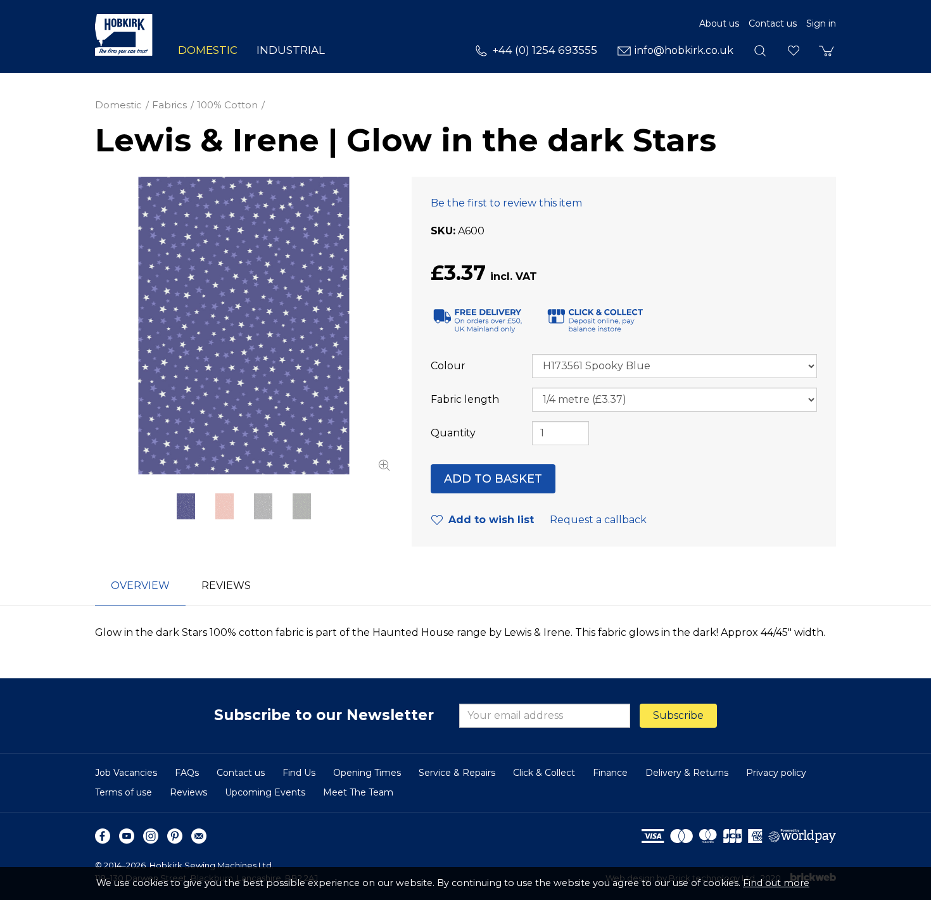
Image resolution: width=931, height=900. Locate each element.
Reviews (188, 792)
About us (719, 23)
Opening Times (367, 772)
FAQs (187, 772)
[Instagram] (151, 836)
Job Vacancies (126, 772)
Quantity (453, 433)
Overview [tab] (140, 586)
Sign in (821, 23)
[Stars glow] (301, 506)
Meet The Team (358, 792)
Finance (610, 772)
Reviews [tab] (226, 586)
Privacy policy (776, 772)
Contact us (773, 23)
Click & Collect (544, 772)
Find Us (298, 772)
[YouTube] (127, 836)
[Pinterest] (175, 836)
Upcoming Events (265, 792)
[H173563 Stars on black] (263, 506)
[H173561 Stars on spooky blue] (244, 325)
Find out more (776, 883)
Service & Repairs (457, 772)
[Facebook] (103, 836)
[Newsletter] (199, 836)
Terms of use (123, 792)
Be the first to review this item (506, 203)
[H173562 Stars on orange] (224, 506)
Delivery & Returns (686, 772)
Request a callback (598, 520)
